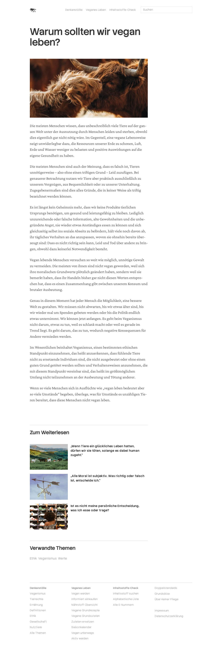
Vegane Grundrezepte (85, 610)
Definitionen (38, 610)
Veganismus (47, 558)
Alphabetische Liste (126, 599)
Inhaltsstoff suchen (126, 593)
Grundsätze (162, 593)
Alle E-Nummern (123, 604)
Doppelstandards (166, 588)
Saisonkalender (81, 627)
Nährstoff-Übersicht (84, 604)
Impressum (162, 610)
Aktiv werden (79, 638)
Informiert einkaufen (84, 599)
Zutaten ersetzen (82, 621)
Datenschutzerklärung (169, 616)
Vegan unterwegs (82, 632)
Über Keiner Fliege (166, 599)
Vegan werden (80, 593)
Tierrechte (36, 599)
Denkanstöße (74, 9)
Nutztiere (36, 627)
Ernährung (36, 604)
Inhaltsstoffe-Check (122, 9)
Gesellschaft (38, 621)
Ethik (33, 558)
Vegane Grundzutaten (85, 616)
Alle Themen (38, 632)
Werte (62, 558)
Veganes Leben (96, 9)
